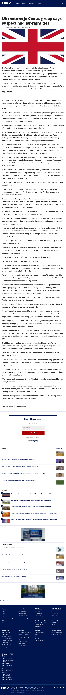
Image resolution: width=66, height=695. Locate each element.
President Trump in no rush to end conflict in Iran (14, 569)
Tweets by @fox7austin (7, 601)
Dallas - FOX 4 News (56, 632)
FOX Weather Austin (40, 619)
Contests (20, 621)
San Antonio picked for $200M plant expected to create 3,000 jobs (31, 500)
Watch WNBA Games (7, 677)
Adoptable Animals (23, 619)
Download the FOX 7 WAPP (23, 635)
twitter (54, 687)
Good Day (22, 609)
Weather (21, 630)
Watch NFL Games (7, 658)
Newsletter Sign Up (7, 636)
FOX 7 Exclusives (57, 609)
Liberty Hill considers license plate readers (13, 547)
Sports (37, 630)
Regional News (56, 630)
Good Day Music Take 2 (41, 623)
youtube (60, 687)
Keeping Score (22, 613)
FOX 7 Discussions (56, 623)
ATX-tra (53, 624)
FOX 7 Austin (5, 27)
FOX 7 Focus (54, 615)
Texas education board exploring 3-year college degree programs (31, 506)
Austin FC (37, 634)
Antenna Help (5, 650)
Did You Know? (22, 645)
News (10, 27)
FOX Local (38, 609)
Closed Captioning (6, 644)
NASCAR (37, 638)
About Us (5, 630)
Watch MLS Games (7, 679)
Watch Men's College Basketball (7, 671)
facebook (51, 687)
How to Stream (39, 611)
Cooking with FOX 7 (23, 615)
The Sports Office (39, 617)
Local (3, 611)
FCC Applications (6, 648)
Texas (3, 615)
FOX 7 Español (38, 615)
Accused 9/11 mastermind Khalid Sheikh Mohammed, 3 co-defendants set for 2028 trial (24, 473)
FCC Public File (5, 646)
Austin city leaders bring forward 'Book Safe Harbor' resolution (18, 452)
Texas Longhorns (39, 632)
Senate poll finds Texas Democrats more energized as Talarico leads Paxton (34, 519)
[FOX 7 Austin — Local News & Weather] (7, 3)
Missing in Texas (55, 621)
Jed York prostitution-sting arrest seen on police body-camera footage (20, 466)
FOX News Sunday (7, 621)
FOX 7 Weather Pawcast (24, 632)
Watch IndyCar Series (7, 669)
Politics (4, 617)
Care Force (54, 619)
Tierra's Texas (38, 613)
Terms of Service (34, 442)
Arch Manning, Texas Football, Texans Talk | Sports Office (17, 562)
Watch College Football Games (8, 660)
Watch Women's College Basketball (7, 674)
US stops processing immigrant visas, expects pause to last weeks (18, 459)
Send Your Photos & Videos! (23, 638)
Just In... (5, 449)
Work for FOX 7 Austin (8, 640)
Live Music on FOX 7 (23, 617)
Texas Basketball (39, 640)
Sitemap (4, 623)
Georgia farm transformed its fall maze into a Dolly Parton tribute (19, 480)
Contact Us (5, 634)
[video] (60, 549)
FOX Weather (21, 643)
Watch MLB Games (7, 663)
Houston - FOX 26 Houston (56, 635)
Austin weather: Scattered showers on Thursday (14, 576)
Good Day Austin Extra (41, 621)
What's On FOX (6, 632)
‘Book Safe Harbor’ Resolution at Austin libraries (14, 555)
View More (59, 449)
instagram (57, 687)
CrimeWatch (54, 611)
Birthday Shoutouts (23, 611)
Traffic (3, 613)
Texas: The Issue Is (56, 617)
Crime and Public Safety (8, 619)
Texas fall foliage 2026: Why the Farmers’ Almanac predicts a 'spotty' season (34, 513)
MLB (36, 636)
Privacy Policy (34, 440)
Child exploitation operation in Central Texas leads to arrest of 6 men (32, 494)
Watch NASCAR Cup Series (7, 666)
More (39, 3)
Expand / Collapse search (63, 3)
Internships (5, 642)
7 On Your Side (55, 613)
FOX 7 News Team (7, 638)
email (63, 687)
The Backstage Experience (39, 625)
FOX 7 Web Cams (23, 641)
